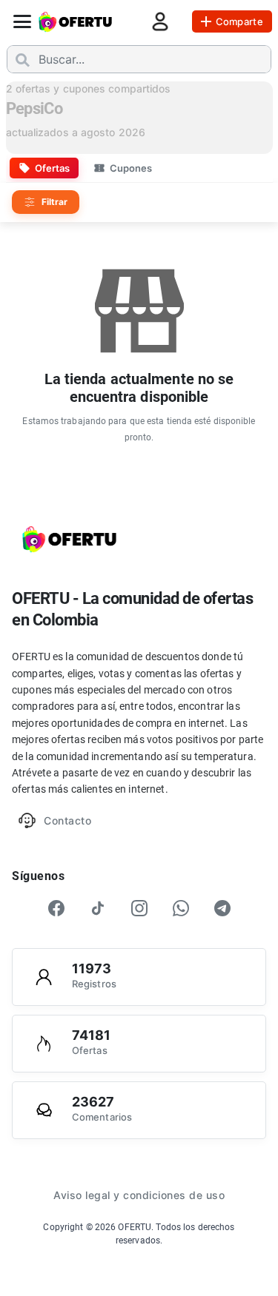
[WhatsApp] (181, 908)
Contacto (67, 820)
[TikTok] (98, 908)
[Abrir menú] (22, 21)
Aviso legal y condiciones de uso (139, 1195)
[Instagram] (139, 908)
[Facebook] (56, 908)
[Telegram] (222, 908)
